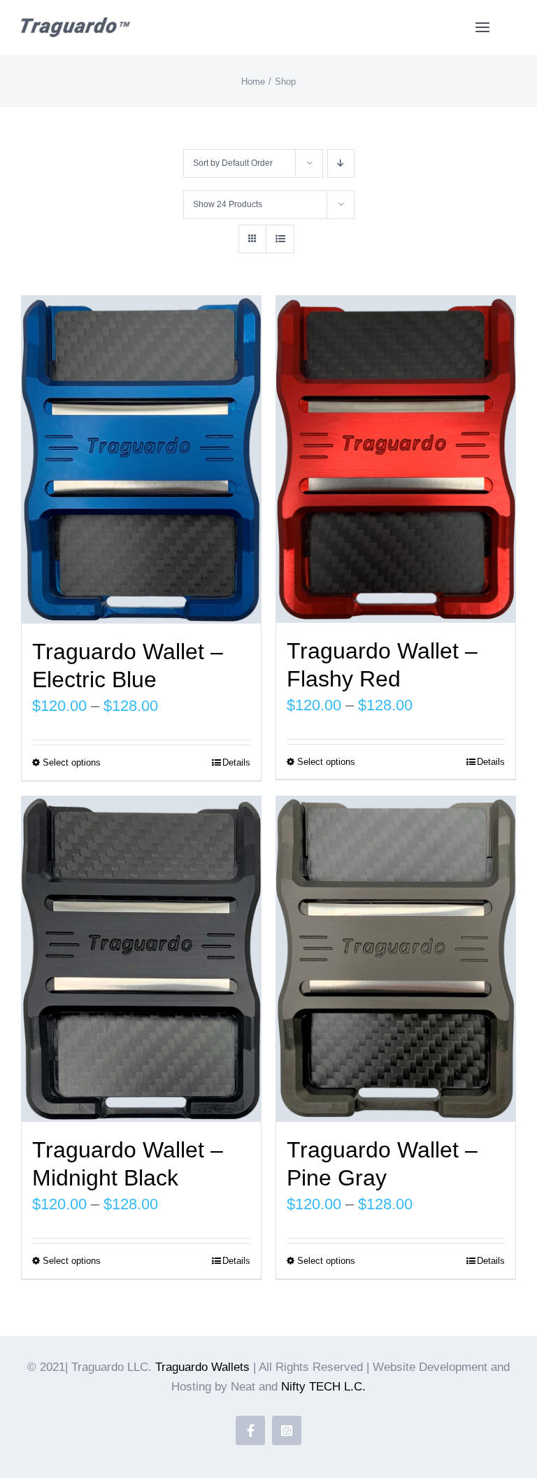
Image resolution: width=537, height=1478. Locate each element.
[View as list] (280, 239)
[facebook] (250, 1430)
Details (236, 762)
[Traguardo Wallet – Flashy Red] (395, 459)
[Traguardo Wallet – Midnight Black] (141, 959)
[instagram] (286, 1430)
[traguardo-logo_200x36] (75, 25)
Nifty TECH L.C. (323, 1386)
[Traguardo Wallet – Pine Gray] (395, 959)
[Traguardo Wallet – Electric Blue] (141, 460)
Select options (72, 762)
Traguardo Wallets (202, 1367)
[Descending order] (341, 163)
